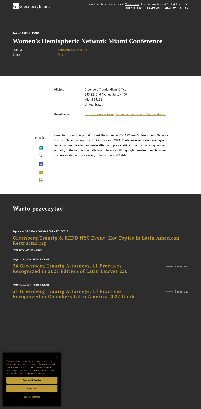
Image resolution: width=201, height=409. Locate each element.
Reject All (32, 388)
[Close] (56, 357)
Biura (184, 8)
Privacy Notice (45, 364)
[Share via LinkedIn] (41, 147)
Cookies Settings (32, 397)
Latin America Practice (72, 50)
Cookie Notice (12, 367)
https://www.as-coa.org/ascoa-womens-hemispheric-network (125, 114)
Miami (62, 54)
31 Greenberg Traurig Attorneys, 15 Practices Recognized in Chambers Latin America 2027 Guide (74, 294)
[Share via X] (41, 156)
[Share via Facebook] (41, 164)
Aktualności (116, 4)
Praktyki (153, 8)
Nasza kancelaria (96, 4)
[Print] (41, 180)
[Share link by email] (41, 172)
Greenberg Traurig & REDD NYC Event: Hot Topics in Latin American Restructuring (96, 240)
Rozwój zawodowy (152, 4)
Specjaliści (134, 8)
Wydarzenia (132, 4)
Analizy (170, 8)
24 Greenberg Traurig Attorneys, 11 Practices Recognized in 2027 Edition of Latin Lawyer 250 (70, 268)
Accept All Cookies (32, 380)
